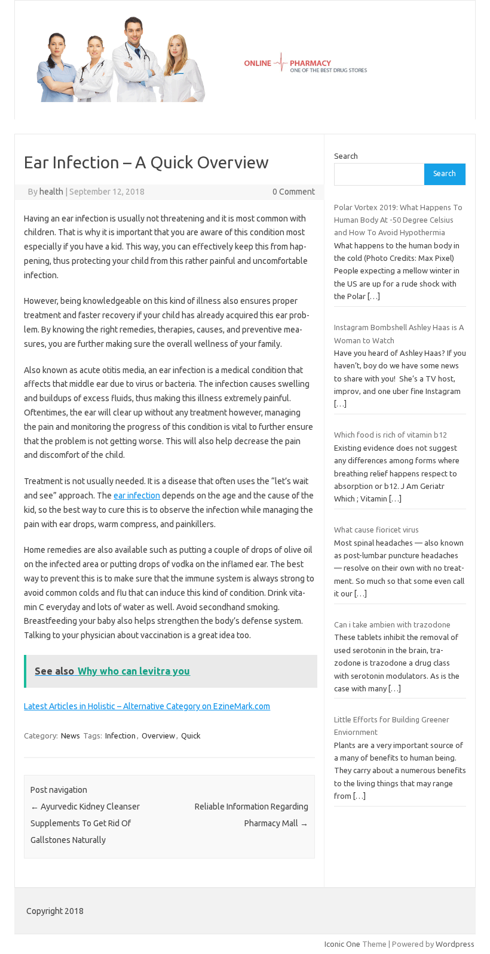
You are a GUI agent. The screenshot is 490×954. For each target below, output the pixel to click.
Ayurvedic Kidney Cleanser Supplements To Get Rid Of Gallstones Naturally (85, 823)
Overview (158, 735)
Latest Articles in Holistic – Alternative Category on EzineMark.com (147, 706)
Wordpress (455, 944)
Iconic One (342, 944)
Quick (191, 735)
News (70, 735)
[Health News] (245, 99)
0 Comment (293, 191)
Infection (120, 735)
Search (346, 156)
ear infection (137, 495)
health (51, 191)
